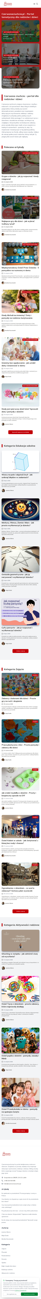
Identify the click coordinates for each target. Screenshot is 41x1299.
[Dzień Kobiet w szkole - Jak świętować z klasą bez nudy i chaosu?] (20, 826)
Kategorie (6, 1244)
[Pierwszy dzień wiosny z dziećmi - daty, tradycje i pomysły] (20, 31)
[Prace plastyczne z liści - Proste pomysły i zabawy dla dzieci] (20, 731)
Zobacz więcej (20, 651)
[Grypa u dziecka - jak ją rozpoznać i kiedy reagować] (20, 162)
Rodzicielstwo (6, 1256)
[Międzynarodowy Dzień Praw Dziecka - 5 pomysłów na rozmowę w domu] (20, 253)
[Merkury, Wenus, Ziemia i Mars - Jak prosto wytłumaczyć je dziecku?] (20, 509)
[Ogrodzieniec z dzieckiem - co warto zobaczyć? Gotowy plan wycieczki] (20, 874)
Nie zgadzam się (11, 1294)
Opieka (4, 1262)
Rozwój (4, 1259)
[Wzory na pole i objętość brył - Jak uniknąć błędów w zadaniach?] (20, 461)
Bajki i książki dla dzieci (9, 1266)
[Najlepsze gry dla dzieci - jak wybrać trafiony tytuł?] (20, 207)
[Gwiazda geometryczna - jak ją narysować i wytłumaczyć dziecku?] (20, 559)
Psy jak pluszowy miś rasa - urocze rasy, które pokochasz (20, 1211)
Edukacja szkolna (7, 1269)
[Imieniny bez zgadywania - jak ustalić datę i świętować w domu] (20, 349)
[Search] (37, 4)
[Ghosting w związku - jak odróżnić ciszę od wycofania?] (20, 940)
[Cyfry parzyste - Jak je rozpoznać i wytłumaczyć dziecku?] (20, 611)
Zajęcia (4, 1249)
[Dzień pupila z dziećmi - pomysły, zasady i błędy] (20, 1040)
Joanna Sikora (10, 490)
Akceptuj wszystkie (29, 1294)
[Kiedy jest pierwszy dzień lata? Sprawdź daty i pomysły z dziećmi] (20, 395)
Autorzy (5, 1228)
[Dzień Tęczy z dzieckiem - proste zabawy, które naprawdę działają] (20, 988)
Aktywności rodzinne (8, 1273)
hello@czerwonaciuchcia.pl (12, 1184)
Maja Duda (9, 590)
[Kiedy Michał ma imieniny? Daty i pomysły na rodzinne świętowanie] (20, 301)
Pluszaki (4, 1252)
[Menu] (34, 4)
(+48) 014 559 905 (9, 1181)
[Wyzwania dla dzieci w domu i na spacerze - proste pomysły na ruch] (20, 54)
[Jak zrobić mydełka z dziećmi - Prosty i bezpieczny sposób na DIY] (20, 779)
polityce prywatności (20, 1290)
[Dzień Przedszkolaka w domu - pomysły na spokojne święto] (20, 1092)
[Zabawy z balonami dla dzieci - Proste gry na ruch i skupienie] (20, 684)
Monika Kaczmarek (11, 1123)
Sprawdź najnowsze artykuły (20, 432)
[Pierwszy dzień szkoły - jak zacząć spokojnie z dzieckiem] (20, 77)
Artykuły (5, 1189)
